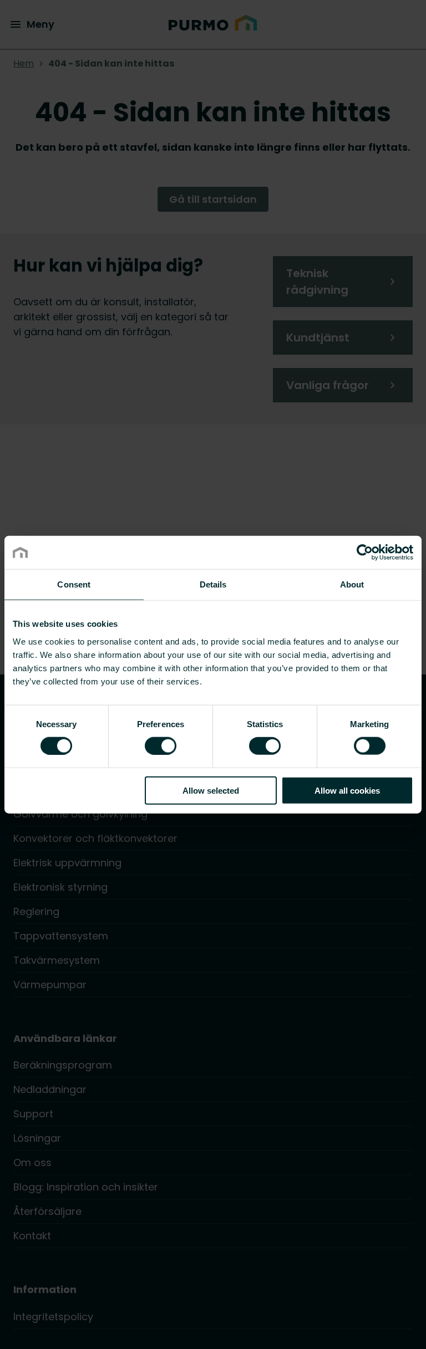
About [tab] (352, 584)
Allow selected (210, 790)
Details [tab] (213, 584)
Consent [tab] (73, 584)
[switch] (160, 745)
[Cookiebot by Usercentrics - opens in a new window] (364, 552)
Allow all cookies (347, 790)
